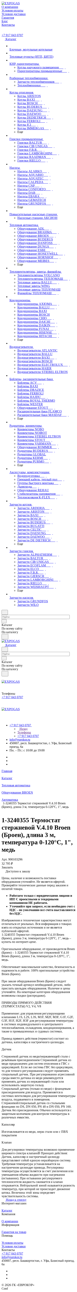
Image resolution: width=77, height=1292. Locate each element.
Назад (23, 728)
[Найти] (5, 636)
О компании (10, 1221)
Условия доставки (14, 1246)
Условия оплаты (12, 1242)
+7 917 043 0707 (12, 35)
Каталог (7, 1210)
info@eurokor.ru (19, 739)
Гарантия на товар (14, 1232)
